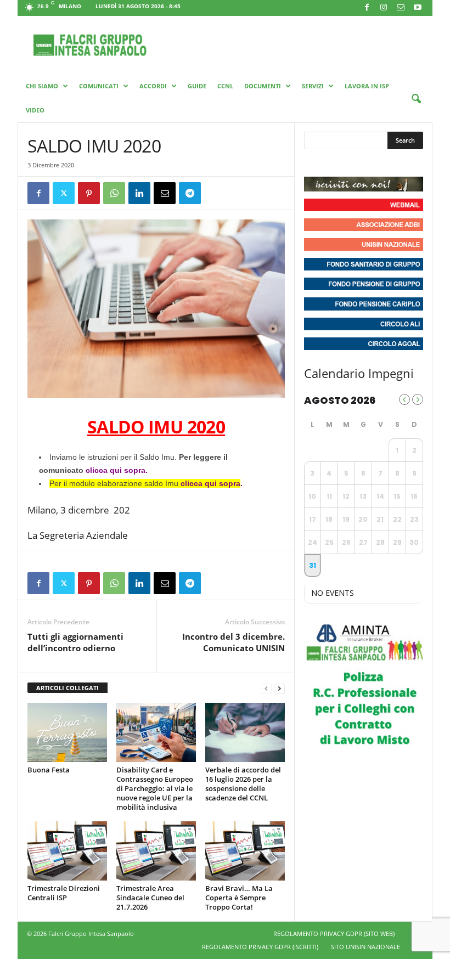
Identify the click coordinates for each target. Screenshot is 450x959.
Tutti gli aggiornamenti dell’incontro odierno (75, 642)
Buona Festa (48, 770)
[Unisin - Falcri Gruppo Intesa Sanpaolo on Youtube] (353, 163)
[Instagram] (383, 8)
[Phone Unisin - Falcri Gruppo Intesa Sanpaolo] (373, 163)
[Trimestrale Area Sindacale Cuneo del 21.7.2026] (156, 851)
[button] (416, 99)
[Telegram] (190, 193)
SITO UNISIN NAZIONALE (365, 947)
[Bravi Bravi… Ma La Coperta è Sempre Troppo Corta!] (245, 851)
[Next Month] (417, 399)
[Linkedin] (139, 193)
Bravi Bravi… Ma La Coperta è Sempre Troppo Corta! (239, 897)
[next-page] (279, 688)
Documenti (262, 86)
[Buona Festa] (67, 732)
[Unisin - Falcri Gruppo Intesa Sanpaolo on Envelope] (393, 163)
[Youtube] (417, 8)
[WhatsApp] (114, 193)
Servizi (313, 86)
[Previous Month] (404, 399)
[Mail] (400, 8)
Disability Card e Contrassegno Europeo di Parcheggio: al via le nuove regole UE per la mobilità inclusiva (154, 788)
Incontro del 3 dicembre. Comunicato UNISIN (233, 642)
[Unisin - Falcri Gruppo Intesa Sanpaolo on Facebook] (314, 163)
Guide (197, 86)
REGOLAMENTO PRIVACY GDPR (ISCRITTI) (260, 947)
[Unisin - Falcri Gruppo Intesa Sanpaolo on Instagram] (334, 163)
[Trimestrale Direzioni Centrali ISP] (67, 851)
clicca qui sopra (115, 470)
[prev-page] (266, 688)
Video (35, 110)
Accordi (153, 86)
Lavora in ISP (367, 86)
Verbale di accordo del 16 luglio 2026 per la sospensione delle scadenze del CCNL (243, 784)
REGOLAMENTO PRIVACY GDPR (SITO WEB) (334, 933)
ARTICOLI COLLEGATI (67, 688)
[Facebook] (366, 8)
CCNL (225, 86)
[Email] (165, 193)
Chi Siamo (42, 86)
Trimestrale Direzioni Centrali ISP (63, 892)
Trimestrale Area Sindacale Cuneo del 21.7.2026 (150, 897)
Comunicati (99, 86)
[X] (64, 193)
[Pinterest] (89, 193)
